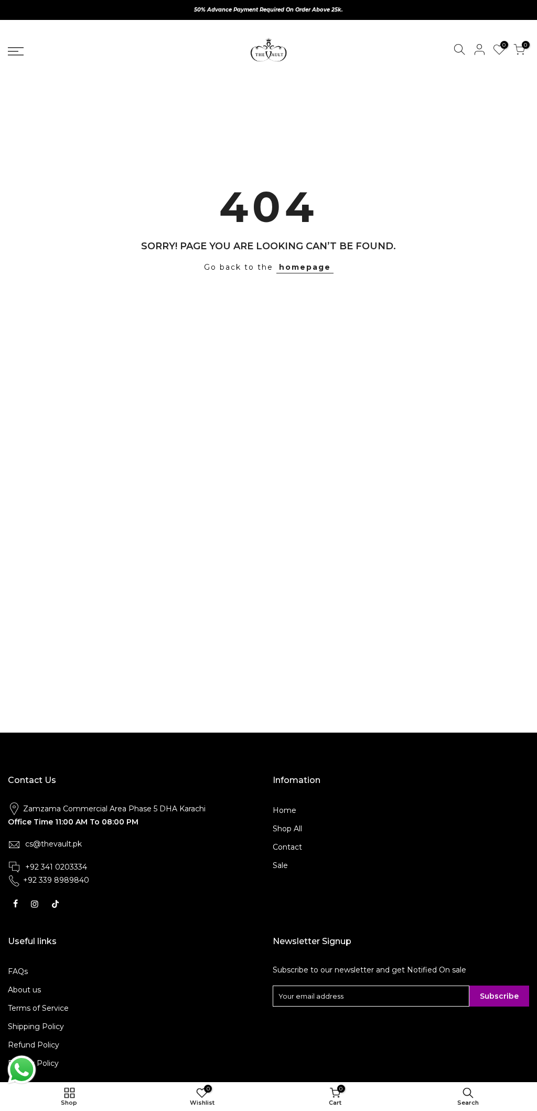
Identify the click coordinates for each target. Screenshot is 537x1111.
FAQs (18, 971)
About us (24, 989)
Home (284, 810)
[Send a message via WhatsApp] (21, 1069)
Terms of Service (38, 1008)
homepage (305, 267)
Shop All (287, 828)
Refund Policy (33, 1045)
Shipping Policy (36, 1026)
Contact (287, 847)
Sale (280, 865)
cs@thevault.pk (53, 844)
